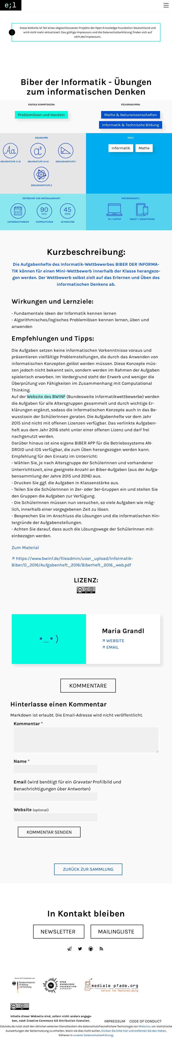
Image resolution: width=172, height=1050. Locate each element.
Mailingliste (116, 931)
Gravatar (82, 782)
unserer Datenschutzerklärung (93, 1035)
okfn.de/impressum (87, 36)
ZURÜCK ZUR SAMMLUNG (88, 869)
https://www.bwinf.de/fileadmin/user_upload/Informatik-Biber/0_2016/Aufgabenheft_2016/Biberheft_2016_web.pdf (72, 562)
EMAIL (112, 647)
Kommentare (88, 685)
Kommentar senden (49, 832)
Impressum (114, 1021)
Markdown (20, 715)
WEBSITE (115, 640)
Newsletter (58, 931)
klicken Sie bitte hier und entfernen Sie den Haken (133, 1031)
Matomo (144, 1026)
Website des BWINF (46, 396)
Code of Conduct (145, 1021)
